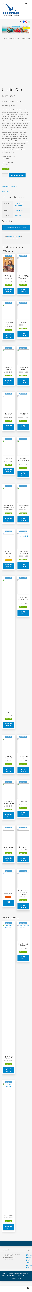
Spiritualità (18, 205)
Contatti (28, 1267)
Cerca (16, 1289)
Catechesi (28, 1257)
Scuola (28, 1262)
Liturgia (28, 1259)
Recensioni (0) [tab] (6, 191)
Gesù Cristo (18, 203)
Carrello (24, 1287)
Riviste (27, 1260)
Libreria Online (12, 38)
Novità (19, 38)
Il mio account (5, 1289)
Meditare (18, 215)
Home (5, 38)
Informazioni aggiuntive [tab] (9, 186)
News (27, 1264)
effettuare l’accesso (13, 237)
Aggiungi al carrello (17, 175)
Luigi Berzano (19, 210)
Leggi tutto (8, 903)
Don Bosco (29, 1265)
